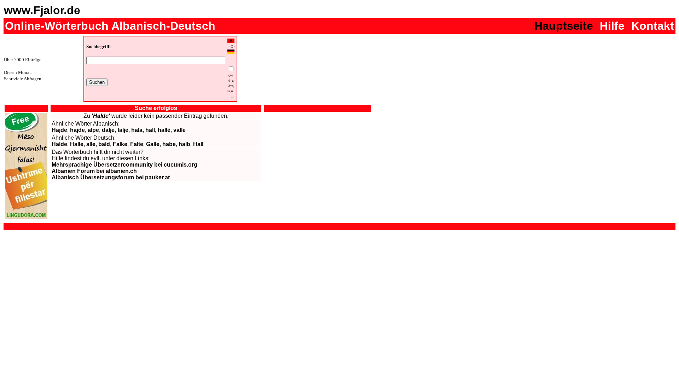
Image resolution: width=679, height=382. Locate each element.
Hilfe (612, 25)
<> (232, 46)
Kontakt (652, 25)
